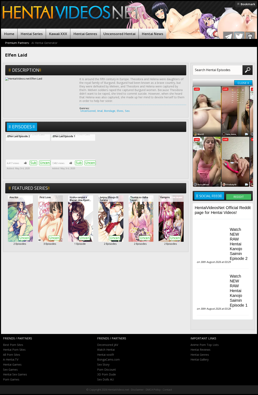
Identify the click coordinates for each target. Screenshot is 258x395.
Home (9, 33)
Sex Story (103, 364)
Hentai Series (32, 33)
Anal (100, 111)
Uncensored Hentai (119, 33)
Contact (167, 389)
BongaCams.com (108, 359)
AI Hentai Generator (44, 43)
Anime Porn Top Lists (204, 345)
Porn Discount (106, 369)
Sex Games (10, 369)
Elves (120, 111)
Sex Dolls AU (105, 379)
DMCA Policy (153, 389)
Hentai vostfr (105, 355)
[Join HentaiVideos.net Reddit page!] (250, 37)
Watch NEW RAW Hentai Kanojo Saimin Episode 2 (239, 244)
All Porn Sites (11, 355)
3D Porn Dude (106, 374)
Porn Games (11, 379)
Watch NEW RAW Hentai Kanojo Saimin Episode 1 (239, 290)
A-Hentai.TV (10, 359)
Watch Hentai (106, 349)
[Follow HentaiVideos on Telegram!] (228, 37)
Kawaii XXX (58, 33)
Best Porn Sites (13, 345)
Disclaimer (137, 389)
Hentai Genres (85, 33)
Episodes (22, 127)
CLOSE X (243, 83)
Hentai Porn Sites (14, 349)
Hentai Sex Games (15, 374)
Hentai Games (12, 364)
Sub (33, 163)
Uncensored (88, 111)
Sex (127, 111)
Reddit (238, 197)
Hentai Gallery (199, 359)
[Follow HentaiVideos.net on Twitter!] (239, 37)
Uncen (45, 163)
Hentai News (152, 33)
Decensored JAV (107, 345)
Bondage (109, 111)
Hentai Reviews (200, 349)
